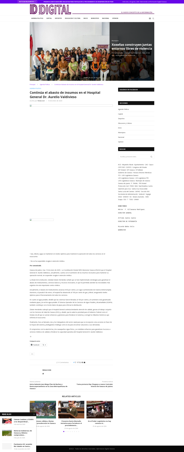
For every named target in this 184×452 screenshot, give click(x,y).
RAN (136, 186)
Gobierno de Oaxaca (125, 173)
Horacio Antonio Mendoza (142, 173)
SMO (147, 197)
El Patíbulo (139, 170)
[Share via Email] (84, 362)
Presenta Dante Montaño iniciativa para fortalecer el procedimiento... (71, 423)
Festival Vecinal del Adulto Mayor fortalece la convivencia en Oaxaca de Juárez (73, 2)
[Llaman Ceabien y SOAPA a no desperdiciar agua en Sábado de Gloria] (7, 421)
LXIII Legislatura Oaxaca (130, 175)
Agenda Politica (37, 18)
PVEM (132, 186)
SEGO (120, 197)
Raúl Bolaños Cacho (146, 186)
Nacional (105, 18)
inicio (85, 18)
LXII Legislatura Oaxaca (126, 178)
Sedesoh (142, 194)
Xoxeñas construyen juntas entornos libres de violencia (118, 46)
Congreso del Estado (139, 167)
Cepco (151, 165)
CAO (146, 165)
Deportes (58, 18)
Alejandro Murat (127, 165)
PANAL (135, 183)
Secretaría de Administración (128, 194)
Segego (148, 194)
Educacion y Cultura (72, 18)
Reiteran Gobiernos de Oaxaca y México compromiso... (23, 433)
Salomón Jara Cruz (124, 189)
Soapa (120, 199)
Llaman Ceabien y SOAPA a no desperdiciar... (23, 420)
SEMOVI (126, 197)
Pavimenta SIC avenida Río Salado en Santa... (23, 445)
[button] (40, 1)
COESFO (129, 167)
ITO (119, 175)
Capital (49, 18)
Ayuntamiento (139, 165)
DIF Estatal (122, 170)
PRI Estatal (142, 183)
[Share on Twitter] (80, 362)
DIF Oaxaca (131, 170)
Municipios (95, 18)
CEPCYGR (121, 167)
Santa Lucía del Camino (126, 191)
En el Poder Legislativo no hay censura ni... (99, 422)
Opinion (115, 18)
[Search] (153, 18)
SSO (32, 354)
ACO (119, 165)
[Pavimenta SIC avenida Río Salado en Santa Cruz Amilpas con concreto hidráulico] (7, 446)
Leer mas (103, 61)
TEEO (131, 199)
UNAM (136, 199)
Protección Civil (123, 186)
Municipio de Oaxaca (143, 181)
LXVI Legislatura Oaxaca (126, 181)
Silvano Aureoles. (138, 197)
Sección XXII (145, 191)
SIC (130, 197)
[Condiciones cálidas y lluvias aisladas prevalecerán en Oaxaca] (43, 409)
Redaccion (41, 101)
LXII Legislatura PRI (142, 178)
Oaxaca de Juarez (124, 183)
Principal (32, 84)
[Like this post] (75, 362)
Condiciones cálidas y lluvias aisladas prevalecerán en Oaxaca (43, 422)
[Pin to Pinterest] (82, 362)
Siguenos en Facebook (129, 90)
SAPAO (137, 191)
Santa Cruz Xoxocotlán (139, 189)
